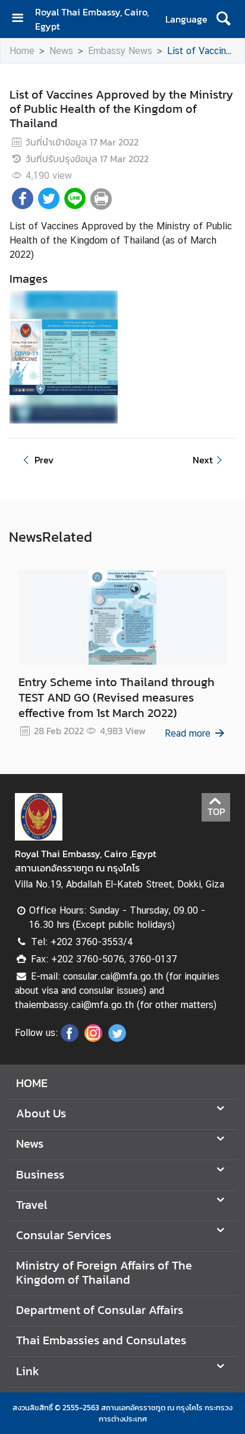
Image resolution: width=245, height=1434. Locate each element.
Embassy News (120, 50)
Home (22, 50)
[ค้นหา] (223, 19)
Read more (188, 733)
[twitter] (117, 1038)
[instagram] (93, 1038)
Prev (44, 460)
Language (186, 19)
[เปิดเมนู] (22, 19)
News (61, 50)
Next (203, 460)
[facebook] (69, 1038)
